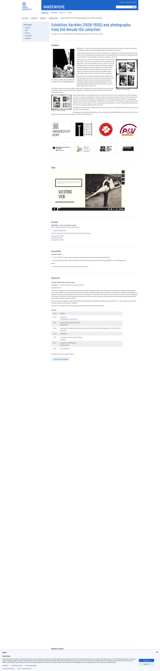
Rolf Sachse (63, 330)
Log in (121, 2)
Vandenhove (34, 18)
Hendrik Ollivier (64, 324)
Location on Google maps (59, 230)
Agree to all (146, 660)
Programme (43, 18)
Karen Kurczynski (64, 345)
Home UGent (25, 18)
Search (134, 7)
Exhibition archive (53, 18)
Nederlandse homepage (131, 2)
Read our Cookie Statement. (24, 668)
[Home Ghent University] (27, 5)
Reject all (146, 664)
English (4, 652)
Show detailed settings (8, 668)
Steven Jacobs (73, 319)
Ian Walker (63, 339)
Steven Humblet (64, 319)
